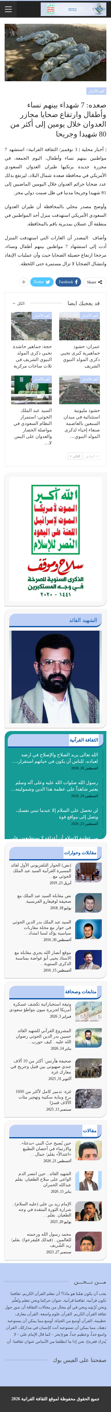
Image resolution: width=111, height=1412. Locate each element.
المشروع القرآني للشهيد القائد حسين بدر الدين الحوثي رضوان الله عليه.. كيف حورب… (43, 1036)
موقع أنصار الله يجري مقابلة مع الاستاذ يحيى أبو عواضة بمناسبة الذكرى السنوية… (42, 958)
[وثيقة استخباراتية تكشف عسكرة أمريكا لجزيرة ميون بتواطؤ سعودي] (88, 1011)
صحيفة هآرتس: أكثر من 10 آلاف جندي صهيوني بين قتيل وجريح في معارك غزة (40, 1066)
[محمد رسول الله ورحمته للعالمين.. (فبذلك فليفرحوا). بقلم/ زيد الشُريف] (88, 1241)
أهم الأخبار (96, 91)
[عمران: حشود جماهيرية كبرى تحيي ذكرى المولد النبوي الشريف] (79, 326)
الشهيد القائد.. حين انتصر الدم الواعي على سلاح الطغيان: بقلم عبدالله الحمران (43, 1179)
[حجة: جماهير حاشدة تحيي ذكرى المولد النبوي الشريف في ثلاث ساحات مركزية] (31, 326)
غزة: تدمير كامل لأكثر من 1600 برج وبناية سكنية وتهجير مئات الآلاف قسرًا (43, 1097)
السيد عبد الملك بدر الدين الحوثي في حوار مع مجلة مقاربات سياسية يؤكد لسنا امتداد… (41, 927)
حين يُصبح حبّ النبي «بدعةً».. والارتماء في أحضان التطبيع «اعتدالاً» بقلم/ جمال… (45, 1149)
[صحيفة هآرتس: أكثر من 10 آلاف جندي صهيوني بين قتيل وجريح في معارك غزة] (88, 1068)
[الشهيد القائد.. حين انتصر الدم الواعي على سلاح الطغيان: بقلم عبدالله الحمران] (88, 1181)
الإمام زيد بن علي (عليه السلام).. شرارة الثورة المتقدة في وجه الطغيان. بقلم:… (41, 1209)
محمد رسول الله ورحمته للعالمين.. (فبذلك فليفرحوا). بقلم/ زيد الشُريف (41, 1240)
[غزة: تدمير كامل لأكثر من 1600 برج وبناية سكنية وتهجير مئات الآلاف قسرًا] (88, 1099)
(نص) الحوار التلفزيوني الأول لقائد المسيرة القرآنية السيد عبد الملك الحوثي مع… (41, 871)
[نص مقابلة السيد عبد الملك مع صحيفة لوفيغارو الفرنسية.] (88, 903)
